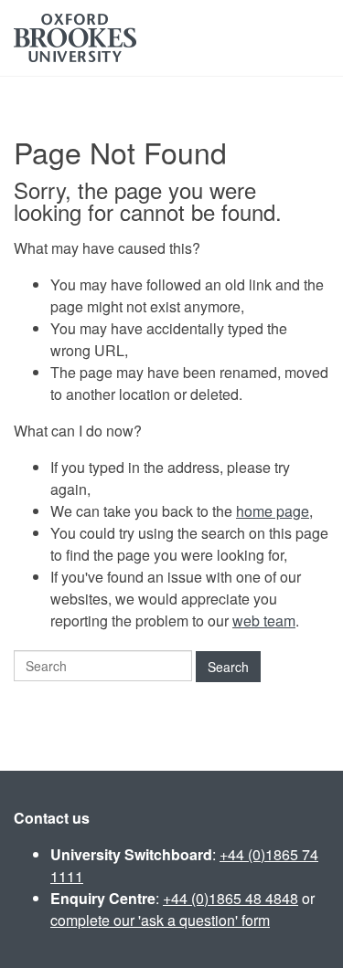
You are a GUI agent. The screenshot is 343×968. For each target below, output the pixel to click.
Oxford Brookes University (75, 38)
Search (228, 667)
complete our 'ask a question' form (160, 920)
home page (272, 510)
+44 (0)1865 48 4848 (230, 898)
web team (263, 620)
